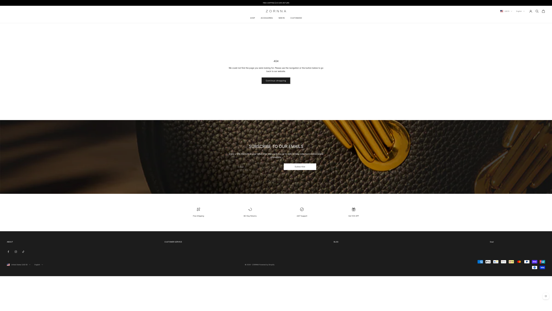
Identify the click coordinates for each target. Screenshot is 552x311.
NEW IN (282, 18)
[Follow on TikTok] (23, 251)
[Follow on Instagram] (15, 251)
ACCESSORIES (267, 18)
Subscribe (300, 166)
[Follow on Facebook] (8, 251)
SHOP (252, 18)
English (519, 11)
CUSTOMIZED (296, 18)
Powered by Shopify (266, 265)
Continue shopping (276, 80)
